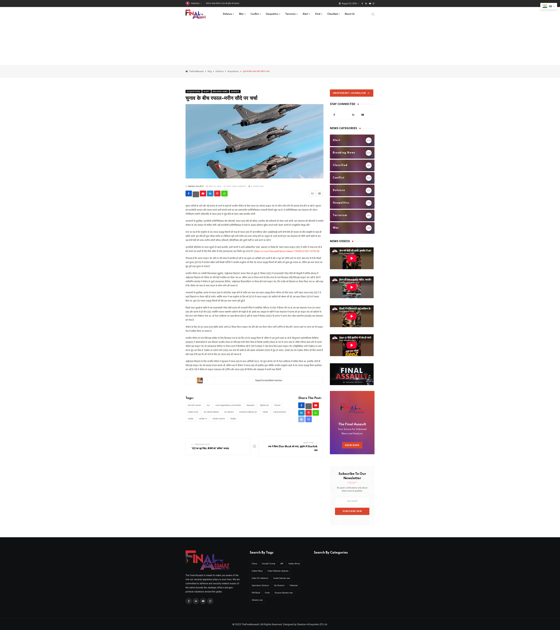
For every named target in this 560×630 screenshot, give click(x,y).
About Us (350, 14)
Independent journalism (349, 93)
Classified (332, 14)
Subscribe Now (352, 511)
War (241, 14)
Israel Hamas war (281, 578)
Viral (317, 14)
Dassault (250, 405)
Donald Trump (268, 563)
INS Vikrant (229, 412)
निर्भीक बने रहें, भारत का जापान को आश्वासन (220, 3)
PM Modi (256, 592)
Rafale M (203, 418)
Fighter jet (264, 405)
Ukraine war (257, 600)
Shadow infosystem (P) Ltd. (312, 624)
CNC (208, 405)
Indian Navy (193, 412)
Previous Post (202, 444)
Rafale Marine (218, 418)
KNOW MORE (352, 445)
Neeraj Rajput (196, 186)
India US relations (260, 578)
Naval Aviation (279, 412)
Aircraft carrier (194, 405)
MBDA (265, 412)
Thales (233, 418)
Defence (227, 14)
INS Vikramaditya (211, 412)
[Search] (373, 14)
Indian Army (294, 563)
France (277, 405)
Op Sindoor (279, 585)
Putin (267, 592)
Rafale (190, 418)
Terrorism (290, 14)
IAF (282, 563)
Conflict (255, 14)
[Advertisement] (280, 43)
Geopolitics (272, 14)
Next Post (309, 443)
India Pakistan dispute (278, 571)
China (254, 563)
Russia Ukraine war (284, 592)
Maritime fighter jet (248, 412)
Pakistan (294, 585)
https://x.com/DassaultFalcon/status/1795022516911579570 (286, 251)
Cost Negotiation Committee (228, 405)
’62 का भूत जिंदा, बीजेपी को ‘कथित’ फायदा (210, 448)
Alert (305, 14)
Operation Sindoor (260, 585)
